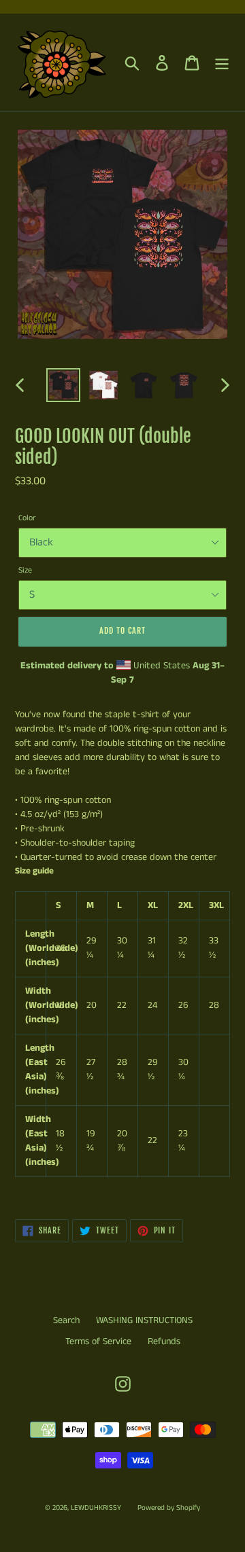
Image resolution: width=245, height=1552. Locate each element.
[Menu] (222, 62)
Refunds (164, 1341)
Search (66, 1320)
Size (25, 570)
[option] (63, 385)
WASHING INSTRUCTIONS (144, 1320)
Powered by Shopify (168, 1507)
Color (26, 518)
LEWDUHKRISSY (96, 1507)
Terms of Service (98, 1341)
